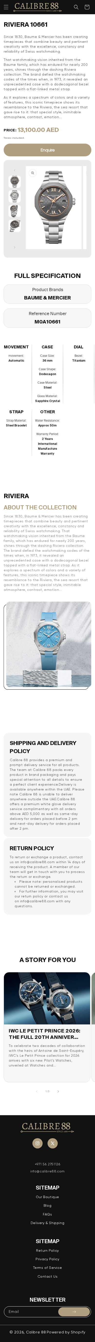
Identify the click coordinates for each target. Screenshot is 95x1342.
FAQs (47, 1214)
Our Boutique (47, 1197)
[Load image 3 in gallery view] (15, 211)
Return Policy (47, 1250)
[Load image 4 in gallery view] (15, 226)
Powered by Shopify (66, 1332)
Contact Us (48, 1276)
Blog (47, 1205)
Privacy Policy (47, 1259)
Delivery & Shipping (47, 1223)
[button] (6, 7)
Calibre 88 (36, 1332)
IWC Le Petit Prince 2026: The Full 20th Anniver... (44, 1034)
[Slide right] (14, 247)
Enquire (47, 149)
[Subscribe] (74, 1311)
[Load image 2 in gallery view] (15, 196)
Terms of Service (47, 1268)
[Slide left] (14, 170)
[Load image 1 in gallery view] (15, 182)
